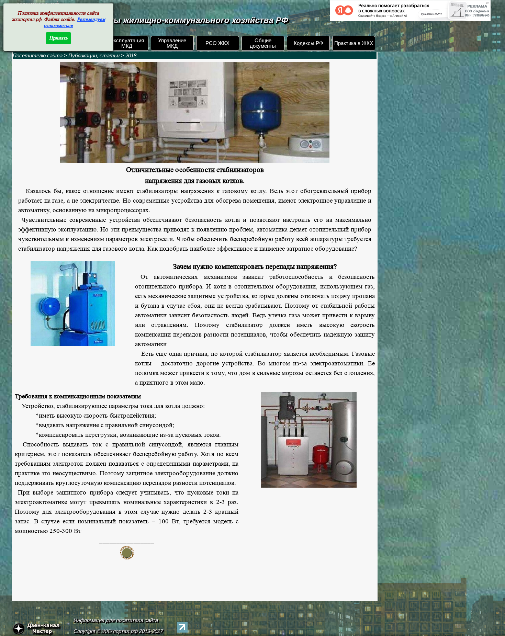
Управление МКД (172, 43)
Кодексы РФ (308, 43)
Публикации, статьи (94, 55)
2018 (130, 55)
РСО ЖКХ (217, 43)
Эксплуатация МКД (127, 43)
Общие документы (263, 43)
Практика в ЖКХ (353, 43)
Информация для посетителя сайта (116, 620)
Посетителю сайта (38, 55)
